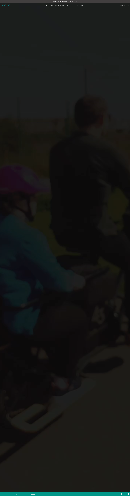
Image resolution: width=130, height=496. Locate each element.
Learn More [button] (33, 494)
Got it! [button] (125, 494)
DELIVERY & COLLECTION (60, 5)
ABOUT (68, 5)
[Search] (125, 5)
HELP (73, 5)
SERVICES (51, 5)
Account (121, 5)
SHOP (47, 5)
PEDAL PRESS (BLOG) (79, 5)
